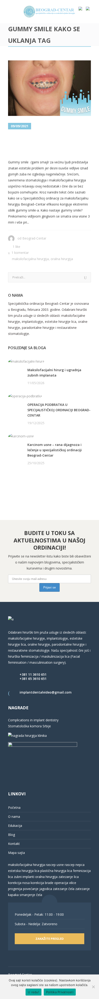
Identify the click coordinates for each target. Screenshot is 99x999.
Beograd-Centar (34, 238)
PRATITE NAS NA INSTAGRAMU (32, 487)
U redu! (33, 992)
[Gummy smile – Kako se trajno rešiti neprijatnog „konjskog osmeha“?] (49, 88)
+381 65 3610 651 (33, 678)
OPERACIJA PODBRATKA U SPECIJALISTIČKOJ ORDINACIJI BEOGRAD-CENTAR (58, 409)
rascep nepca (74, 864)
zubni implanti (24, 877)
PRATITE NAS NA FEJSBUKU (29, 481)
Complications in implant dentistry (33, 720)
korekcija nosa (19, 883)
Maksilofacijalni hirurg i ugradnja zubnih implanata (54, 372)
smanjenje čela (31, 895)
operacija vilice (65, 883)
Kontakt (14, 843)
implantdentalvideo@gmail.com (46, 692)
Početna (14, 807)
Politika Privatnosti (59, 992)
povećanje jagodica (37, 889)
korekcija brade (42, 883)
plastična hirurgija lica (55, 870)
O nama (14, 816)
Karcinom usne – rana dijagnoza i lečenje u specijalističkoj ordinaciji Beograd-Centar (54, 449)
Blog (11, 834)
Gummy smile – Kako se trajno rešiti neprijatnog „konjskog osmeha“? (48, 145)
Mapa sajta (16, 852)
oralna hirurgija (46, 877)
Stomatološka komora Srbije (29, 726)
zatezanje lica (68, 877)
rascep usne (55, 864)
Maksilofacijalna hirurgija (30, 259)
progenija (15, 889)
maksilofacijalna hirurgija (27, 864)
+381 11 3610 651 (33, 674)
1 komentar (20, 252)
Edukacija (15, 825)
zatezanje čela (63, 889)
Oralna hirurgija (62, 259)
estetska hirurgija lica (23, 870)
